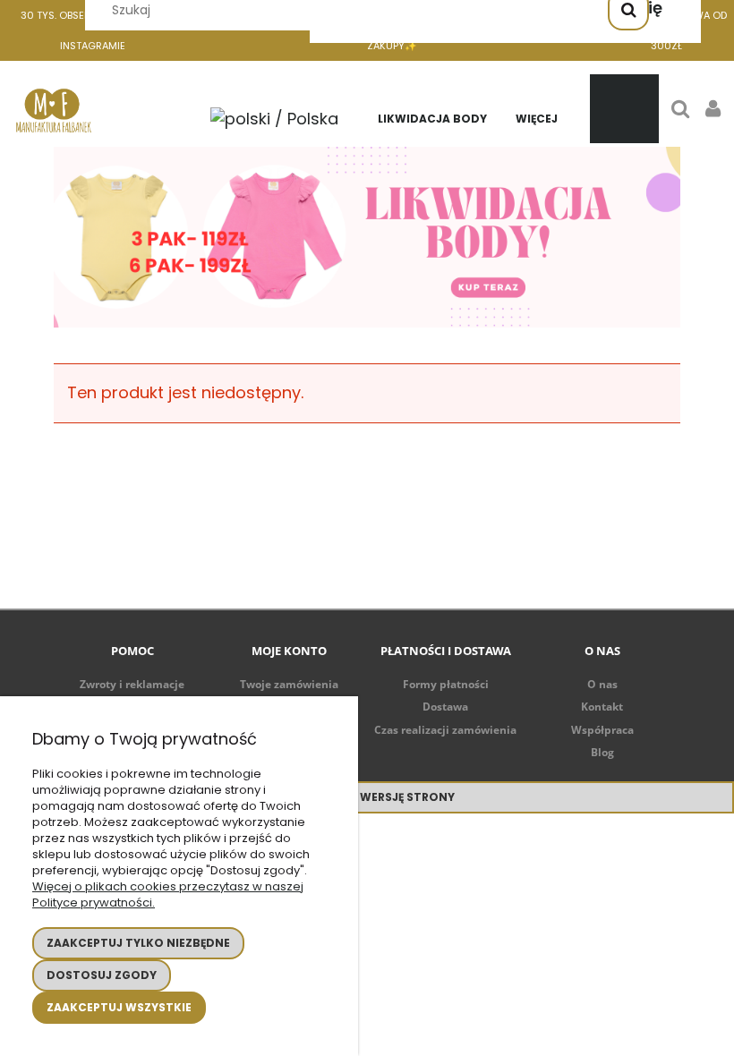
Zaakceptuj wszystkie (119, 1007)
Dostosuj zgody (102, 975)
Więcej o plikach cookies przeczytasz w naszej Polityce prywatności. (167, 894)
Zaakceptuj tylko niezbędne (138, 942)
